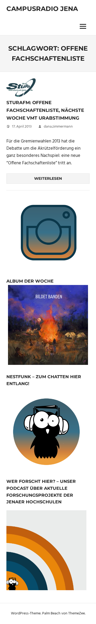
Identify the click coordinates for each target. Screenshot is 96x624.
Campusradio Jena (42, 9)
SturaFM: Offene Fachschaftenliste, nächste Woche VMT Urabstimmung (45, 110)
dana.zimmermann (58, 127)
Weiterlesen (48, 178)
